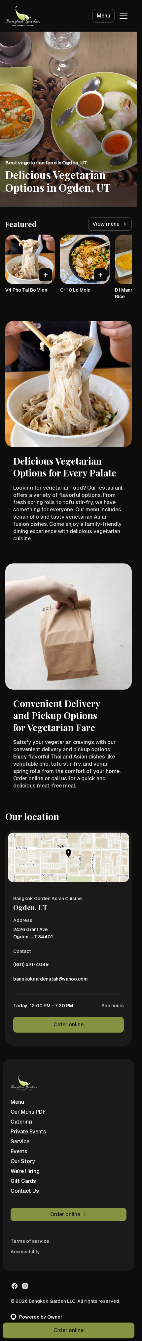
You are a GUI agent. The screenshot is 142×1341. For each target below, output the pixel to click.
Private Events (28, 1131)
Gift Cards (23, 1181)
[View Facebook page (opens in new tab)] (14, 1286)
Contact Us (25, 1190)
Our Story (23, 1161)
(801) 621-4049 (31, 966)
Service (20, 1141)
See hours (112, 1006)
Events (19, 1151)
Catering (21, 1121)
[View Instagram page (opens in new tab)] (25, 1286)
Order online (68, 1024)
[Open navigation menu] (123, 15)
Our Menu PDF (28, 1111)
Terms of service (30, 1241)
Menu (103, 15)
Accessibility (25, 1252)
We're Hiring (25, 1171)
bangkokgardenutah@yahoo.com (50, 980)
